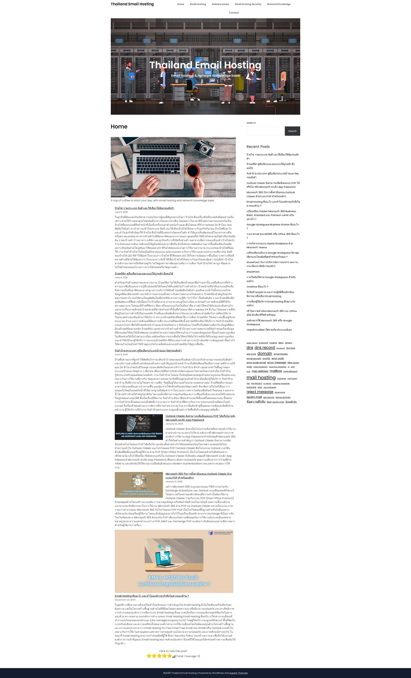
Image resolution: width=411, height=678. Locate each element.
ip (288, 367)
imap (249, 366)
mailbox (276, 371)
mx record (256, 383)
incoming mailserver (277, 367)
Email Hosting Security (248, 4)
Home (180, 4)
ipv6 (248, 371)
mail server (292, 378)
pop (260, 387)
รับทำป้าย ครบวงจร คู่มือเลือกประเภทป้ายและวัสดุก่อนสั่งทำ (148, 350)
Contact (234, 12)
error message (276, 362)
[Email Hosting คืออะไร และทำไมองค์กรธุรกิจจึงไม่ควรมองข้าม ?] (174, 562)
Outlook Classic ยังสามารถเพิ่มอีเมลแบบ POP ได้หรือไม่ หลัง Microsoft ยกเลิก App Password (200, 418)
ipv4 (292, 367)
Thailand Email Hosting (132, 4)
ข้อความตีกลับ (256, 401)
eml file (266, 358)
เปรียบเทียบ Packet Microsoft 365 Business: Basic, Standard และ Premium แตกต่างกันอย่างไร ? (271, 215)
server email (280, 392)
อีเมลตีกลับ (291, 401)
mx (248, 383)
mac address (260, 371)
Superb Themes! (238, 673)
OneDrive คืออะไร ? (257, 286)
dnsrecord (280, 348)
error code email (256, 362)
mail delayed (290, 371)
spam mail (254, 397)
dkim (281, 342)
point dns (251, 387)
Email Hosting (198, 4)
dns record (265, 347)
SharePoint (253, 271)
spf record (268, 397)
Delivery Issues (220, 4)
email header (281, 354)
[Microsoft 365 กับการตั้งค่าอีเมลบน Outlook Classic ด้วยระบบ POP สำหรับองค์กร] (139, 485)
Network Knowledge (279, 4)
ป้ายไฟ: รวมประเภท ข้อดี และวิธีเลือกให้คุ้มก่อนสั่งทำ (144, 208)
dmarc (288, 342)
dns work (251, 354)
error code (278, 358)
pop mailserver (269, 387)
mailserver (281, 378)
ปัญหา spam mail (275, 401)
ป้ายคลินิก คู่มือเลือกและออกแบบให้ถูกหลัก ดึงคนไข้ (144, 273)
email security (254, 358)
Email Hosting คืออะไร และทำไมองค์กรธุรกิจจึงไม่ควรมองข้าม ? (152, 596)
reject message (260, 391)
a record (263, 342)
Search (251, 122)
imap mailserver (260, 367)
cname (273, 342)
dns (250, 347)
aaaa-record (252, 343)
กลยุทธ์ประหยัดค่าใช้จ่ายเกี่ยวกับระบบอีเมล (269, 329)
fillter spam (293, 362)
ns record (267, 383)
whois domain (283, 397)
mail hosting (261, 377)
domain (265, 353)
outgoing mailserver (281, 383)
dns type (290, 348)
